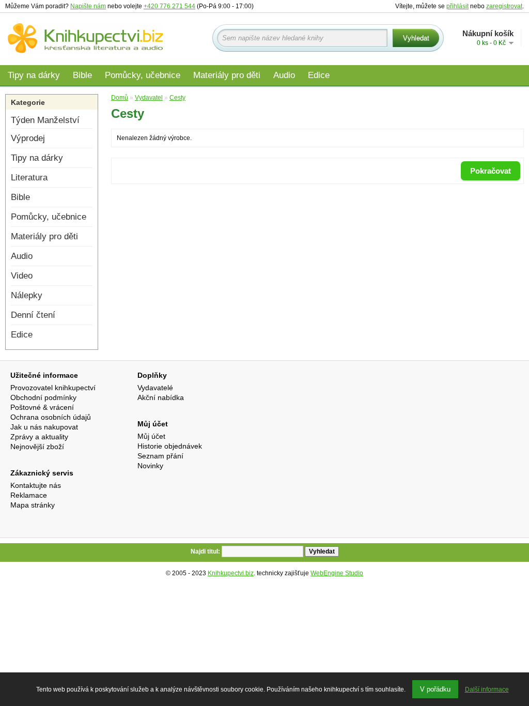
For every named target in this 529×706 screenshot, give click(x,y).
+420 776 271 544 (169, 6)
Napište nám (88, 6)
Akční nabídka (160, 397)
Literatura (29, 177)
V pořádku (435, 689)
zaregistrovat (504, 6)
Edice (319, 75)
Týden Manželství (45, 120)
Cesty (177, 97)
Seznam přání (160, 456)
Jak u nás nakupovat (44, 427)
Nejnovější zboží (37, 446)
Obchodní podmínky (43, 397)
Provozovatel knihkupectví (53, 387)
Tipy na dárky (34, 75)
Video (22, 276)
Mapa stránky (32, 505)
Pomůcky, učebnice (142, 75)
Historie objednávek (169, 446)
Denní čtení (33, 315)
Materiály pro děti (226, 75)
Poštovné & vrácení (42, 407)
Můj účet (151, 436)
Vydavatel (149, 97)
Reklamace (28, 495)
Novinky (150, 466)
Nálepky (26, 295)
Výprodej (28, 138)
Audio (284, 75)
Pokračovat (490, 170)
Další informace (487, 689)
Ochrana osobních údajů (50, 417)
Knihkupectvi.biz (231, 573)
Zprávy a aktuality (39, 437)
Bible (82, 75)
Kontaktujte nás (35, 485)
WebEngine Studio (336, 573)
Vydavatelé (155, 387)
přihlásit (457, 6)
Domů (119, 97)
